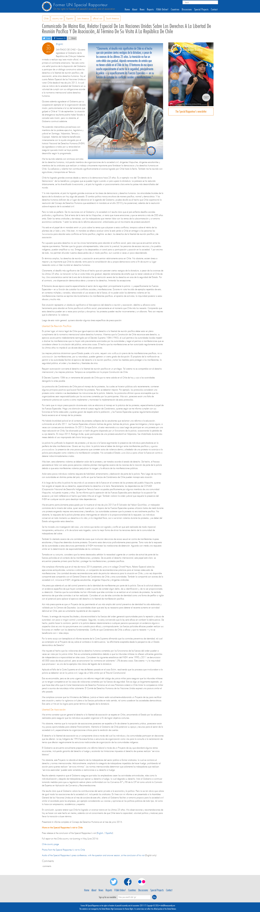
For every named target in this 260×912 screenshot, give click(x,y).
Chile (46, 18)
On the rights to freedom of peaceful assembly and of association (84, 8)
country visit (57, 18)
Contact (214, 9)
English (59, 44)
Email (73, 38)
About (134, 9)
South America (112, 18)
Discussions (187, 9)
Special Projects (201, 9)
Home (127, 9)
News (142, 9)
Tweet (48, 38)
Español (69, 18)
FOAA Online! (162, 9)
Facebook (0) (61, 38)
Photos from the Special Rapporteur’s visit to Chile (63, 849)
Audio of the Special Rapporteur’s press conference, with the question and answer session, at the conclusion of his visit (93, 855)
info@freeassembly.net (168, 905)
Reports (150, 9)
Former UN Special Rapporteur (80, 4)
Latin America (83, 18)
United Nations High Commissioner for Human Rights (117, 909)
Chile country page (50, 844)
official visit (97, 18)
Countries (175, 9)
